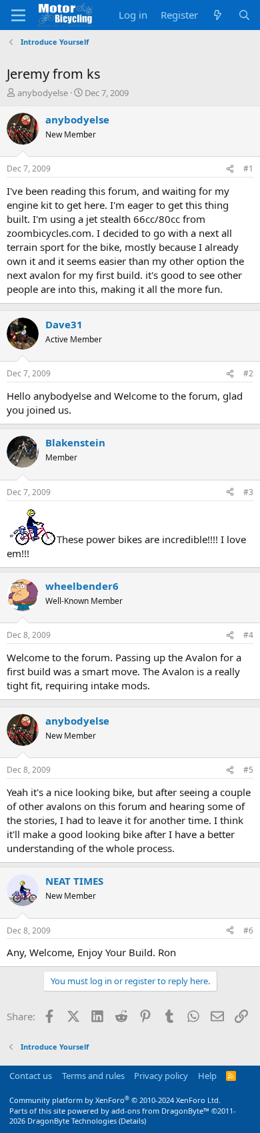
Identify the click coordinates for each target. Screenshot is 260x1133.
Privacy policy (161, 1076)
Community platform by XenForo (115, 1100)
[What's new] (218, 15)
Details (132, 1121)
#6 (248, 930)
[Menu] (18, 15)
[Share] (230, 169)
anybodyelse (42, 93)
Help (207, 1076)
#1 (248, 168)
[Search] (244, 15)
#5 (248, 769)
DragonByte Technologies (72, 1121)
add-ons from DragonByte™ (160, 1111)
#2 (248, 373)
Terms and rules (93, 1076)
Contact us (30, 1076)
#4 (248, 635)
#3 (248, 492)
